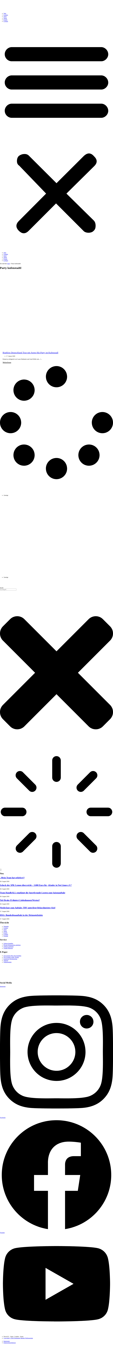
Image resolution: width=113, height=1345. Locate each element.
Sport (5, 16)
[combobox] (8, 590)
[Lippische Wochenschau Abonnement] (48, 492)
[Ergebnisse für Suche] (56, 812)
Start (5, 13)
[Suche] (0, 870)
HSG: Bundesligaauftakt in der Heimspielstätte (21, 915)
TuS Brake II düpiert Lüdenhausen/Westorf (19, 900)
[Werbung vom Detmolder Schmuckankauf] (17, 560)
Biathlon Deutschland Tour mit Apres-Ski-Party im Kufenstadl (30, 352)
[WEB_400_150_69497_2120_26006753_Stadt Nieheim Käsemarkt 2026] (17, 537)
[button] (56, 137)
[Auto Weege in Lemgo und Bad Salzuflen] (17, 510)
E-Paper (6, 21)
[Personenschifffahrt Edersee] (17, 551)
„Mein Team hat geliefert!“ (12, 878)
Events (5, 19)
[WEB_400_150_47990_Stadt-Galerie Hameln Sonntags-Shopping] (17, 574)
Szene (5, 18)
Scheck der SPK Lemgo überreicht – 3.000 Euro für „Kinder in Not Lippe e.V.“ (36, 885)
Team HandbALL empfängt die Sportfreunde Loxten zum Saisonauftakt (32, 893)
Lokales (6, 15)
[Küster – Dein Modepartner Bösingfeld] (17, 524)
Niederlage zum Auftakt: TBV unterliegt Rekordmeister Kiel (27, 908)
